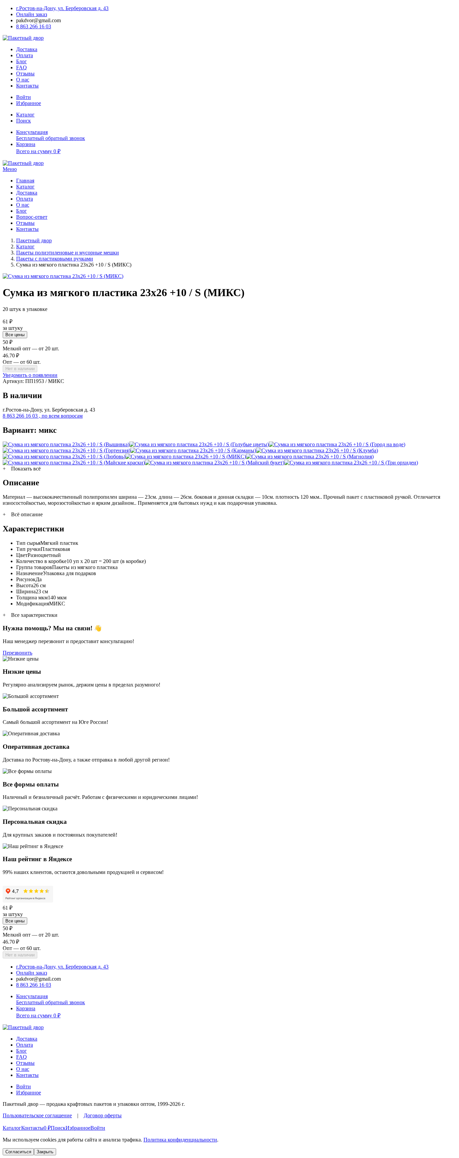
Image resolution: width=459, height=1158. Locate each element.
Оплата (24, 55)
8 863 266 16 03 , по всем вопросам (43, 416)
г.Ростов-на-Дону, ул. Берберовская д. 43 (62, 8)
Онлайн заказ (31, 14)
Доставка (26, 49)
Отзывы (25, 73)
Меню (10, 169)
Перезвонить (17, 653)
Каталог (25, 186)
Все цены (15, 334)
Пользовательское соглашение (37, 1115)
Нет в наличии (20, 368)
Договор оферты (103, 1115)
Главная (25, 180)
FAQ (21, 67)
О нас (22, 79)
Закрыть (45, 1151)
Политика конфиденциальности (180, 1140)
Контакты (27, 86)
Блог (21, 61)
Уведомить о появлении (30, 375)
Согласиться (18, 1151)
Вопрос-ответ (31, 217)
